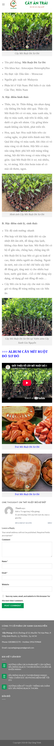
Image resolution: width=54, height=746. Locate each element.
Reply (50, 523)
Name (5, 561)
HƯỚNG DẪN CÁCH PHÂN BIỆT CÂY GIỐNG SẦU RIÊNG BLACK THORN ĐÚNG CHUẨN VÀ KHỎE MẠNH (29, 666)
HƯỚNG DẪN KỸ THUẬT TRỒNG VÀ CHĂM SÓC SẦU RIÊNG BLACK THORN (29, 687)
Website (5, 584)
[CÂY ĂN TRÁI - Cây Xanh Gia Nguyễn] (28, 4)
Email (4, 573)
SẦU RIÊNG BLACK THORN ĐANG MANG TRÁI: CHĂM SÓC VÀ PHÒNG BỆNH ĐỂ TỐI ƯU (28, 677)
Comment (6, 540)
